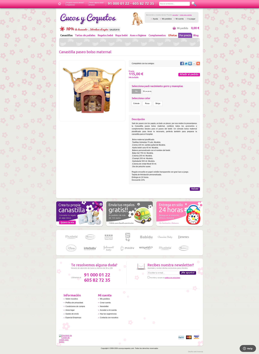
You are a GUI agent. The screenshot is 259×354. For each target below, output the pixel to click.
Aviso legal (69, 310)
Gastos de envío (72, 314)
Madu (128, 248)
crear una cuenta (186, 15)
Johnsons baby (109, 248)
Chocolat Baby (165, 237)
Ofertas (172, 35)
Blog (195, 35)
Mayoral (146, 248)
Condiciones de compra (75, 306)
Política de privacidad (74, 303)
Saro (109, 237)
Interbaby (90, 248)
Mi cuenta (180, 19)
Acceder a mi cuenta (108, 310)
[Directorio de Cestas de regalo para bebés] (66, 342)
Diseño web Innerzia (195, 352)
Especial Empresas (73, 318)
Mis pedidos (167, 19)
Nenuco (90, 237)
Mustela (71, 237)
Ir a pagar (191, 19)
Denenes (184, 237)
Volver (194, 188)
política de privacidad (172, 278)
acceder (175, 15)
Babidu (146, 237)
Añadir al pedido (189, 74)
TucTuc (128, 237)
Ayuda (155, 19)
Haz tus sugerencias (108, 314)
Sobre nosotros (71, 299)
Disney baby (71, 248)
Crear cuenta (105, 303)
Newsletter (104, 306)
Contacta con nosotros (109, 318)
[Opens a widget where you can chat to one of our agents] (248, 349)
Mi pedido (188, 28)
